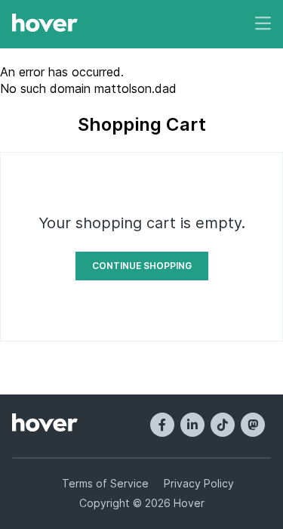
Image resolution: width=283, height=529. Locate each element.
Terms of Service (105, 483)
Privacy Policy (199, 483)
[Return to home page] (45, 24)
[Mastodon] (253, 425)
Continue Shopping (142, 265)
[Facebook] (162, 425)
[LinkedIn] (192, 425)
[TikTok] (223, 425)
